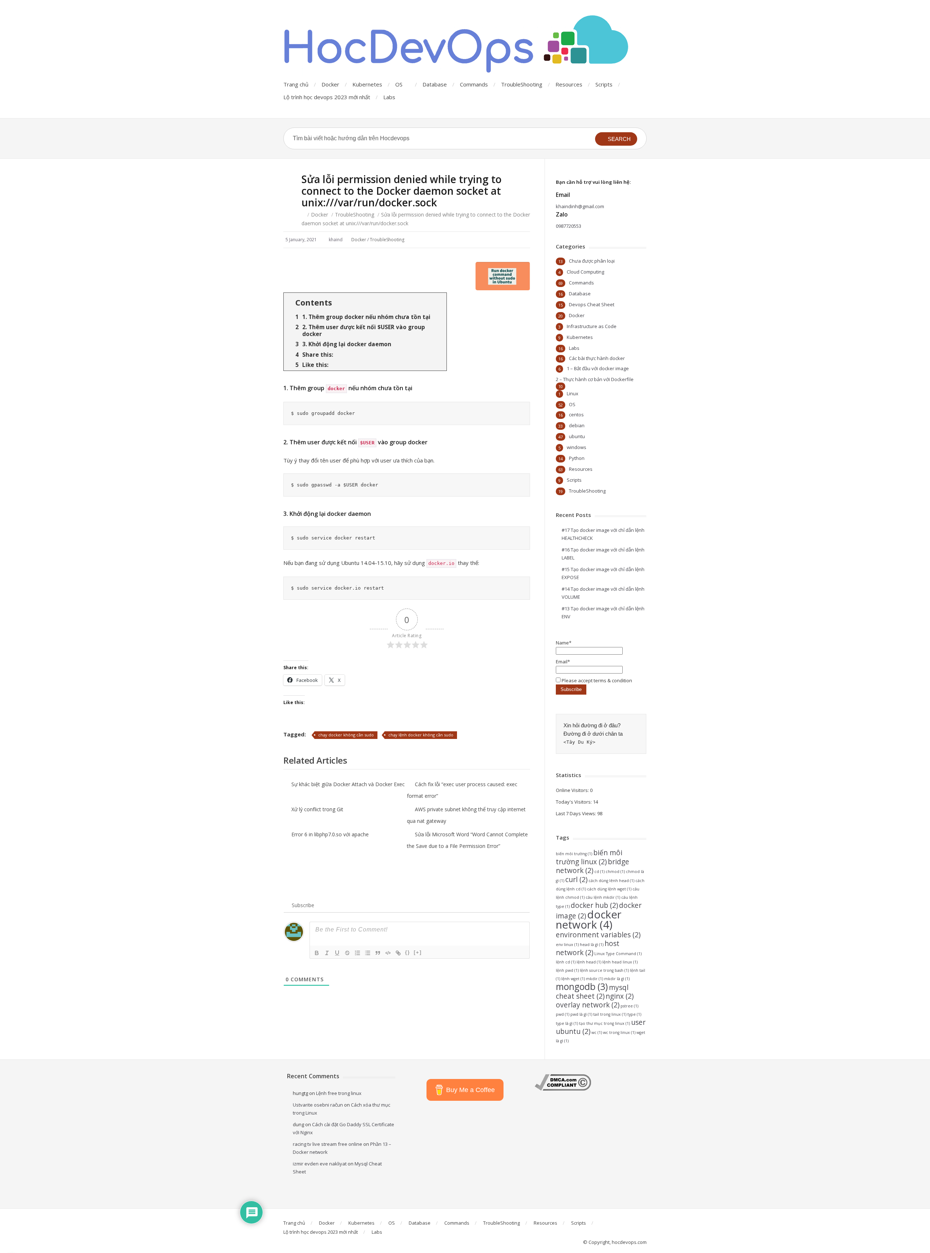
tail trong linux (609, 1014)
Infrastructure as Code (591, 326)
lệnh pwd (567, 970)
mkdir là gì (617, 978)
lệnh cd (565, 962)
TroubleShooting (521, 84)
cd (599, 871)
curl (576, 879)
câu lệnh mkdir (603, 897)
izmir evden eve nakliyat (320, 1163)
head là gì (591, 944)
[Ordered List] (357, 953)
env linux (567, 944)
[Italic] (327, 953)
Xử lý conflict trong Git (317, 809)
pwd (562, 1014)
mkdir (594, 978)
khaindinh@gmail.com (580, 206)
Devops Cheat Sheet (591, 304)
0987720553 (568, 226)
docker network (589, 919)
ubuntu (577, 436)
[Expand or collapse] (438, 302)
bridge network (592, 866)
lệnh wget (573, 978)
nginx (620, 996)
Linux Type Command (618, 953)
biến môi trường (574, 853)
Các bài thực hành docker (597, 358)
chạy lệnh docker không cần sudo (420, 734)
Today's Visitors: (574, 802)
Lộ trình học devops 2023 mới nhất (326, 97)
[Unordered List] (368, 953)
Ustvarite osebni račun (318, 1105)
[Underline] (337, 953)
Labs (389, 97)
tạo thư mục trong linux (604, 1023)
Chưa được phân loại (592, 261)
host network (587, 948)
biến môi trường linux (589, 857)
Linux (572, 393)
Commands (474, 84)
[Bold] (317, 953)
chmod (615, 871)
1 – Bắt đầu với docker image (598, 368)
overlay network (587, 1005)
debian (577, 425)
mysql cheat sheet (592, 992)
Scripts (603, 84)
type (634, 1014)
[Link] (398, 953)
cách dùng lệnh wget (609, 889)
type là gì (567, 1023)
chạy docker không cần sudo (346, 734)
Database (434, 84)
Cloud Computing (585, 271)
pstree (629, 1006)
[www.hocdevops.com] (457, 44)
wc (596, 1032)
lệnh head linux (620, 962)
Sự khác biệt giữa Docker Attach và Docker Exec (348, 784)
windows (576, 447)
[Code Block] (388, 953)
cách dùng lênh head (611, 880)
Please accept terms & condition (596, 680)
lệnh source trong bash (604, 970)
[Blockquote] (378, 953)
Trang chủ (295, 84)
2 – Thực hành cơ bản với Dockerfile (595, 379)
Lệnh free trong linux (338, 1093)
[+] (418, 952)
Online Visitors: (573, 790)
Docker (330, 84)
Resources (568, 84)
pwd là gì (581, 1014)
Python (577, 458)
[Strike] (347, 953)
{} (407, 952)
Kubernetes (367, 84)
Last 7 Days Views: (576, 813)
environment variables (598, 934)
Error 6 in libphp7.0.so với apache (330, 834)
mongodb (582, 987)
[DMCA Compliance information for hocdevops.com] (563, 1089)
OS (399, 84)
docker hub (594, 905)
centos (576, 414)
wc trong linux (619, 1032)
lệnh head (589, 962)
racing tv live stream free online (327, 1144)
